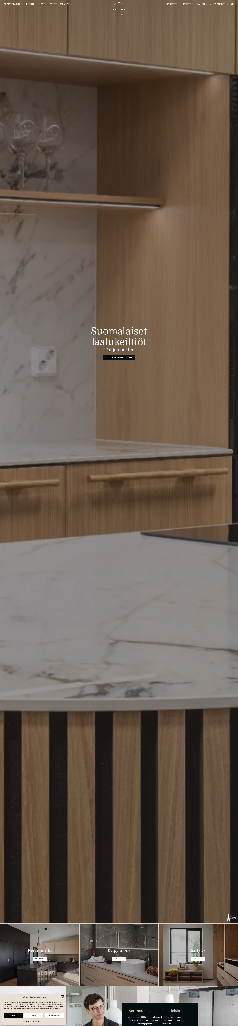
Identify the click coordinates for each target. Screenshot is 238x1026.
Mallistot (171, 4)
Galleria (202, 4)
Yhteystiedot (217, 4)
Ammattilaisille (13, 4)
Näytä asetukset (54, 1016)
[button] (62, 997)
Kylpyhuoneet (48, 4)
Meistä (187, 4)
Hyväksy (13, 1016)
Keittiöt (29, 4)
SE (232, 4)
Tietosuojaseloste (38, 1021)
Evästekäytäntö (27, 1021)
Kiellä (34, 1016)
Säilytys (64, 4)
